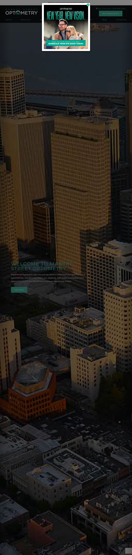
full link (47, 6)
